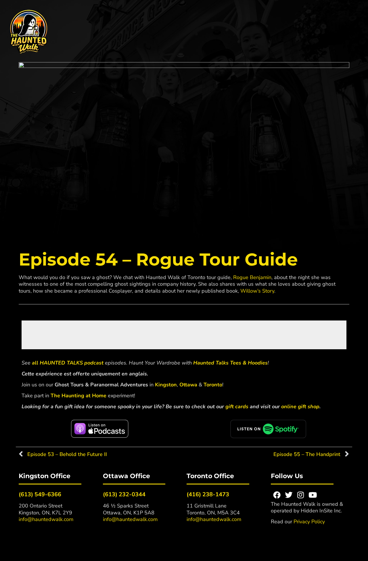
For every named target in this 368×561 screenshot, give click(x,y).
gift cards (236, 406)
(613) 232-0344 (124, 494)
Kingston (166, 384)
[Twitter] (289, 495)
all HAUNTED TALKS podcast (67, 362)
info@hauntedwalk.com (46, 519)
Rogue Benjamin (252, 277)
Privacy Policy (309, 521)
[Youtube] (313, 495)
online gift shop (300, 406)
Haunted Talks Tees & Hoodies (230, 362)
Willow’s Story (257, 290)
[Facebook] (277, 495)
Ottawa (188, 384)
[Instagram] (301, 495)
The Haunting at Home (78, 395)
